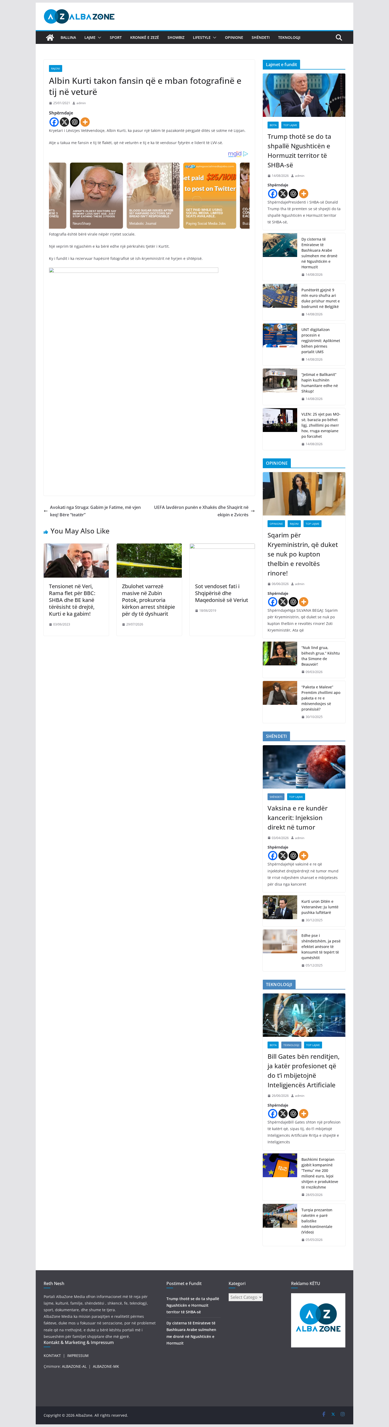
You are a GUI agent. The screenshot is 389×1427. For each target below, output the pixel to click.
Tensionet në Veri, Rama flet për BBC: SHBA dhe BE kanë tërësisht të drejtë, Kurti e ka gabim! (72, 600)
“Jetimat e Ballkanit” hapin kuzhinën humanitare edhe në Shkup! (319, 383)
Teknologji (289, 37)
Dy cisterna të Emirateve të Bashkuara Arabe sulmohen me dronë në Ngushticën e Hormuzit (319, 253)
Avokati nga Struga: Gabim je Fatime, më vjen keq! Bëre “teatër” (95, 511)
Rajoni (55, 68)
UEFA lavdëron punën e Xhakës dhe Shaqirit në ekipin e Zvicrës (201, 511)
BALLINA (68, 37)
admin (81, 103)
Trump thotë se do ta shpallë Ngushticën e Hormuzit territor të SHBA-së (299, 150)
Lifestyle (202, 37)
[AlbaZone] (50, 37)
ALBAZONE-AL (74, 1366)
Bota (273, 125)
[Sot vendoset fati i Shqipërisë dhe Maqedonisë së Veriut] (222, 547)
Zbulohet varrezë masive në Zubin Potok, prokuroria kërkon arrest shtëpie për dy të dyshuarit (148, 600)
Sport (116, 37)
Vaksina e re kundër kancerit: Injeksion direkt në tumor (298, 817)
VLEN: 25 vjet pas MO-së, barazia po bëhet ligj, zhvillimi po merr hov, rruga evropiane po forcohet (321, 425)
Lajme (90, 37)
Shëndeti (261, 37)
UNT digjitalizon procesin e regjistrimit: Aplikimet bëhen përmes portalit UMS (320, 340)
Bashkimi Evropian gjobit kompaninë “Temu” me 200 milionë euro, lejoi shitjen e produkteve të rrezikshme (319, 1173)
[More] (85, 122)
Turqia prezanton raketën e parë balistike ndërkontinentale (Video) (316, 1221)
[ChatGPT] (74, 122)
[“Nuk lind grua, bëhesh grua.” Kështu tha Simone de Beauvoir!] (280, 660)
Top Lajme (290, 125)
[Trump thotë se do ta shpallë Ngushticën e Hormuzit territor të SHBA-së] (304, 95)
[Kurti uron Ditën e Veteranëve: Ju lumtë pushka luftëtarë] (280, 910)
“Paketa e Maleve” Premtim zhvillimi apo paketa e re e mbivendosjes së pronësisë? (320, 698)
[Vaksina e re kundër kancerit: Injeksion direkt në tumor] (304, 767)
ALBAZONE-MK (106, 1366)
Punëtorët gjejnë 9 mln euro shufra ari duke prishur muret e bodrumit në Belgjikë (320, 298)
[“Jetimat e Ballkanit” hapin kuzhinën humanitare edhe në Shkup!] (280, 387)
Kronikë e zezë (144, 37)
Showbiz (176, 37)
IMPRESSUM (78, 1355)
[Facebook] (54, 122)
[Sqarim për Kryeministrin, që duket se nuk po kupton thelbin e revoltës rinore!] (304, 493)
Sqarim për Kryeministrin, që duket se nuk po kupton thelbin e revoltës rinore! (303, 554)
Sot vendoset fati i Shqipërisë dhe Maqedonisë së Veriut (221, 593)
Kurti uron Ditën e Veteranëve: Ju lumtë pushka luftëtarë (319, 907)
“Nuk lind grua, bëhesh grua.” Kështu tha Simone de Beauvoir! (320, 656)
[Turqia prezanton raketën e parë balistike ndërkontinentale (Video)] (280, 1225)
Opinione (234, 37)
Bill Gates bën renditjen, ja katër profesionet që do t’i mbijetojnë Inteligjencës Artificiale (304, 1070)
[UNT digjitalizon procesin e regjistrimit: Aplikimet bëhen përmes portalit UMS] (280, 345)
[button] (98, 37)
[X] (64, 122)
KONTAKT (52, 1355)
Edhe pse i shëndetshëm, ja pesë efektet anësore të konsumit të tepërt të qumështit (321, 946)
